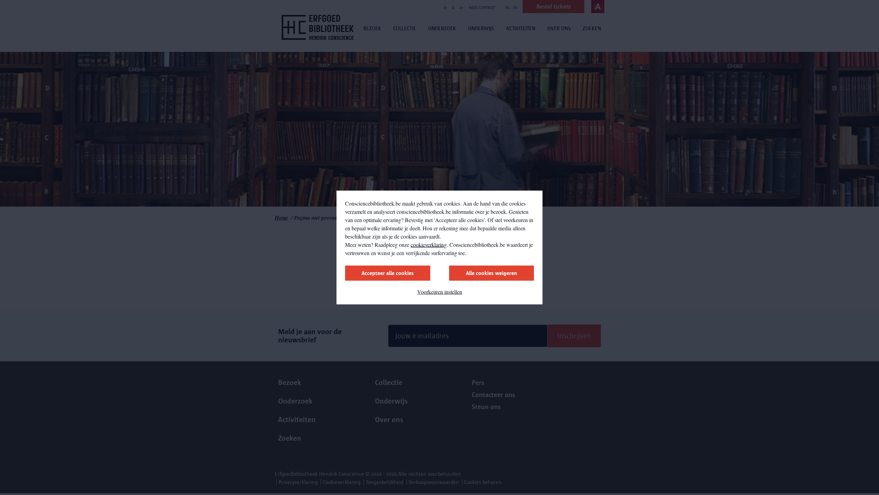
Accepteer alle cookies (388, 273)
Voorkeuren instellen (439, 291)
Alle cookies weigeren (491, 273)
